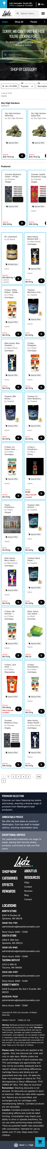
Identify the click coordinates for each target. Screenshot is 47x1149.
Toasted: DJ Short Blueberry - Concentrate (34, 398)
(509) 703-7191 (9, 923)
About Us (30, 871)
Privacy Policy (9, 1020)
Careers (28, 899)
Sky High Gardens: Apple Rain (39, 114)
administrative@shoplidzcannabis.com (21, 926)
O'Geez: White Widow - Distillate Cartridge (11, 292)
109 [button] (38, 776)
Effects (7, 885)
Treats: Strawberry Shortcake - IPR (11, 507)
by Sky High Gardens (14, 118)
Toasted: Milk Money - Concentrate (10, 398)
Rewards (8, 891)
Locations (9, 906)
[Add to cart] (22, 155)
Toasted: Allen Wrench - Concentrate (33, 507)
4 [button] (23, 776)
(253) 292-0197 (10, 972)
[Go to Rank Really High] (23, 1145)
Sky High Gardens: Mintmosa (13, 114)
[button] (28, 4)
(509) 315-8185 (9, 947)
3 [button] (18, 776)
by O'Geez (9, 295)
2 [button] (13, 776)
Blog (26, 895)
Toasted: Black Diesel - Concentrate (33, 560)
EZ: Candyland (10, 237)
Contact (28, 886)
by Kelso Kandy (34, 241)
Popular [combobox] (24, 86)
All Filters (11, 86)
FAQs (26, 882)
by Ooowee (10, 179)
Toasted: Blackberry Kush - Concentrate (34, 292)
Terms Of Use (24, 1020)
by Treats (8, 510)
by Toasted (32, 295)
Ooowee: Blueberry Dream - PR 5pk (13, 175)
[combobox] (29, 13)
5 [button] (28, 776)
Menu (39, 83)
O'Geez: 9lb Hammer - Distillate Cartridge (9, 614)
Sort (22, 83)
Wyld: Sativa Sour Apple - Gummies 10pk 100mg (33, 614)
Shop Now (9, 872)
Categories (9, 878)
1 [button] (8, 776)
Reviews (28, 891)
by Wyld (31, 616)
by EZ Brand (9, 239)
